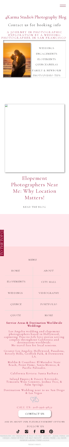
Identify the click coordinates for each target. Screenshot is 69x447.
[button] (62, 5)
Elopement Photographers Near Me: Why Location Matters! (34, 188)
